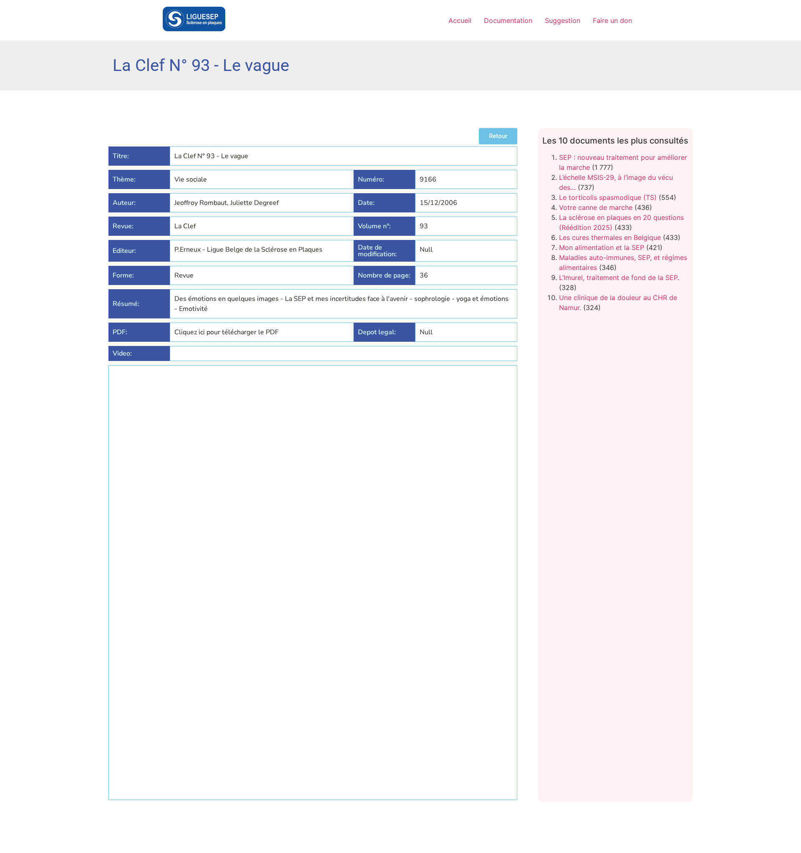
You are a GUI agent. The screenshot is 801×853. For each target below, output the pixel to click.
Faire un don (612, 20)
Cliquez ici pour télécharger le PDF (226, 332)
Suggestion (562, 20)
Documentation (508, 20)
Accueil (459, 20)
